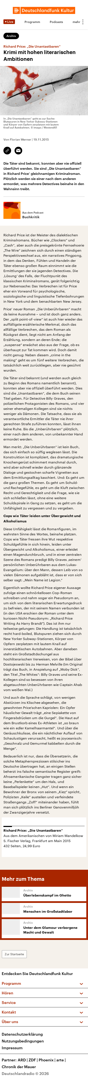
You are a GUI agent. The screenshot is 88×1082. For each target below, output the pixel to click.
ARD (23, 1060)
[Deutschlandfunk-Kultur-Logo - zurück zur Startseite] (44, 10)
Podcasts (56, 22)
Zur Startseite (14, 954)
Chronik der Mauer (19, 1066)
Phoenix (47, 1060)
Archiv (11, 36)
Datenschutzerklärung (22, 1034)
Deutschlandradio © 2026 (25, 1073)
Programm (32, 22)
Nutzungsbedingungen (23, 1041)
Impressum (12, 1047)
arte (61, 1060)
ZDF (33, 1060)
